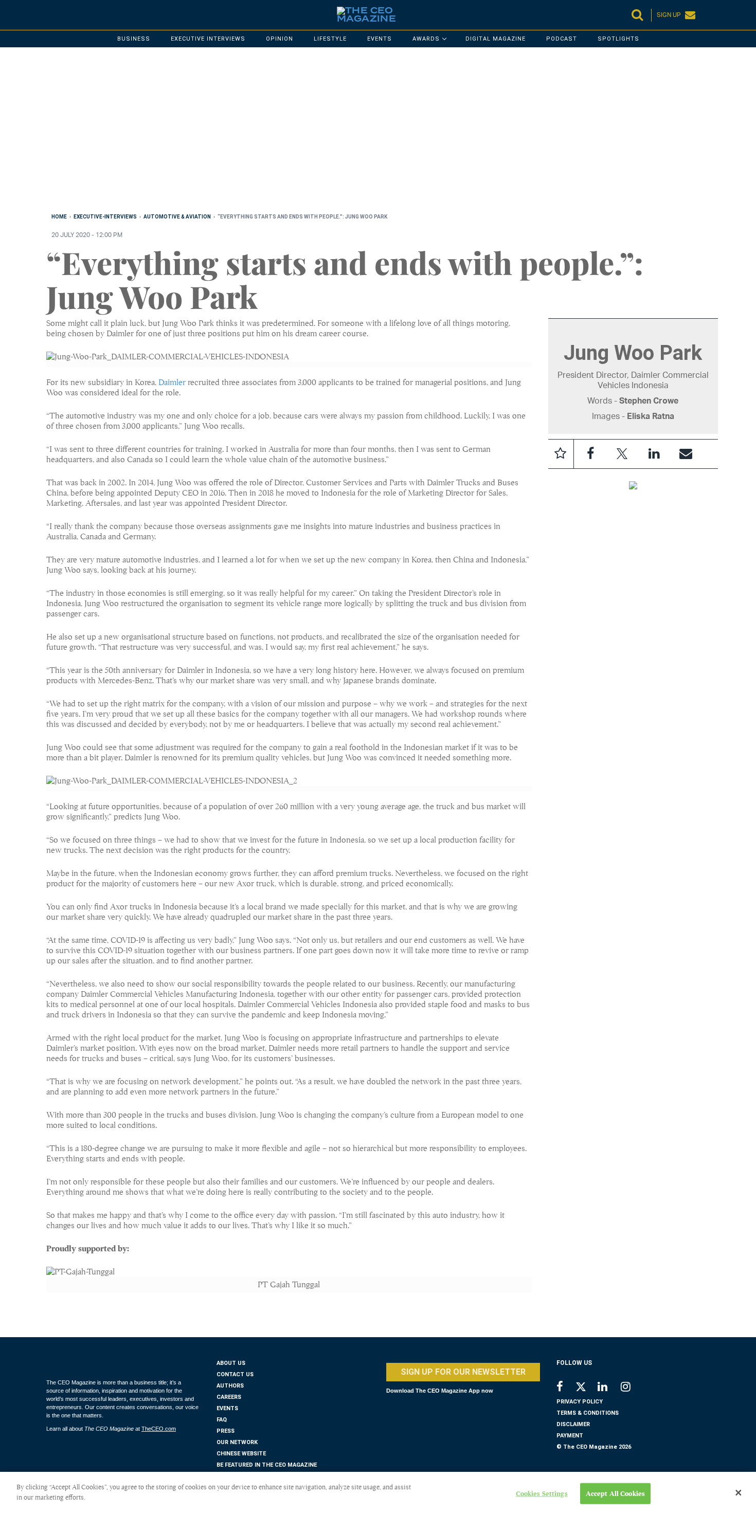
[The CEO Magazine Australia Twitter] (586, 1388)
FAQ (222, 1419)
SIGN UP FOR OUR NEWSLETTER (463, 1372)
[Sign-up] (686, 454)
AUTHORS (230, 1385)
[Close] (738, 1493)
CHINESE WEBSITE (241, 1453)
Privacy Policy (579, 1401)
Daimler (172, 382)
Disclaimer (573, 1424)
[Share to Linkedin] (654, 454)
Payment (569, 1435)
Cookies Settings (542, 1493)
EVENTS (227, 1408)
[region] (354, 132)
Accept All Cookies (615, 1493)
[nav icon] (51, 15)
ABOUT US (231, 1363)
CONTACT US (235, 1374)
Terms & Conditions (587, 1413)
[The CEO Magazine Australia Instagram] (632, 1388)
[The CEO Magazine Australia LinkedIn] (609, 1388)
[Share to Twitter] (622, 454)
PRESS (226, 1431)
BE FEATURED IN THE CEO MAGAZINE (267, 1465)
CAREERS (229, 1397)
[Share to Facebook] (590, 454)
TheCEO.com (158, 1429)
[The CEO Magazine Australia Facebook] (565, 1388)
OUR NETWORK (237, 1442)
